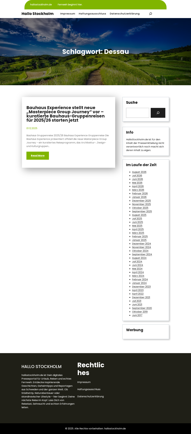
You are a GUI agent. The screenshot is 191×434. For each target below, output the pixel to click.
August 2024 (139, 258)
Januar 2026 (139, 197)
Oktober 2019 (140, 311)
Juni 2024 (137, 265)
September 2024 (142, 254)
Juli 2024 (137, 261)
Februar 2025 (140, 236)
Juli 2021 (136, 301)
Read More (37, 155)
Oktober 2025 (140, 208)
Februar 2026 (140, 193)
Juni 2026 (137, 179)
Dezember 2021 (141, 297)
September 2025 (142, 211)
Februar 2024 (140, 279)
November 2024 (141, 247)
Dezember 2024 (141, 243)
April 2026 (138, 186)
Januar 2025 (139, 240)
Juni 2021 (137, 304)
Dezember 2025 (141, 200)
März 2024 (138, 276)
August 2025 (139, 215)
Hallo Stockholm (37, 13)
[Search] (158, 113)
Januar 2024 (139, 283)
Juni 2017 (137, 315)
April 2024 (138, 272)
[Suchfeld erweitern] (150, 13)
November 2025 (141, 204)
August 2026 (139, 172)
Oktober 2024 (140, 251)
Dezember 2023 (141, 286)
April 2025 (138, 229)
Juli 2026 (137, 175)
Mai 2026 (137, 182)
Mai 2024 (137, 268)
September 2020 (142, 308)
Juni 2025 (137, 222)
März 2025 (138, 233)
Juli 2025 (137, 218)
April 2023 (138, 290)
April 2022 (138, 294)
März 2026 (138, 190)
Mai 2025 (137, 225)
